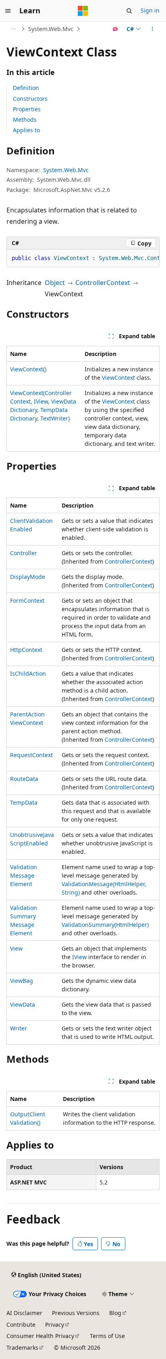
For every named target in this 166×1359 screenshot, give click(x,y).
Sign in (150, 10)
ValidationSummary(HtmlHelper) (105, 924)
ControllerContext (102, 282)
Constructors (30, 98)
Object (55, 282)
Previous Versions (76, 1313)
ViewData (22, 1004)
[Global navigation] (8, 11)
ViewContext (118, 377)
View (16, 948)
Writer (18, 1028)
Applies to (26, 130)
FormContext (27, 600)
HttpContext (26, 649)
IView (79, 957)
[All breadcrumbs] (13, 29)
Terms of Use (107, 1336)
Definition (26, 88)
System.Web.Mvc (50, 29)
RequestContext (31, 755)
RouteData (24, 779)
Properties (27, 109)
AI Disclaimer (24, 1313)
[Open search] (129, 11)
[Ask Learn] (115, 29)
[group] (83, 258)
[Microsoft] (83, 11)
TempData (23, 802)
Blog (115, 1313)
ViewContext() (28, 369)
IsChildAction (28, 673)
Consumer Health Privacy (40, 1336)
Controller (23, 553)
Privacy (54, 1324)
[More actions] (152, 29)
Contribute (20, 1324)
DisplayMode (27, 577)
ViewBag (21, 980)
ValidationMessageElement (23, 875)
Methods (25, 119)
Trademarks (22, 1347)
